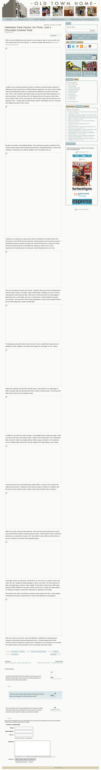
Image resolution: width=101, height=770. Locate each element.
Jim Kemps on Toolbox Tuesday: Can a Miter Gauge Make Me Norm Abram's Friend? (82, 115)
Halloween (21, 651)
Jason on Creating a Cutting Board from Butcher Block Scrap (82, 118)
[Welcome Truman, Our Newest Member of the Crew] (58, 11)
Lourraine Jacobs (55, 709)
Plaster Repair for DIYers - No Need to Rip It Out (50, 663)
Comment (11, 741)
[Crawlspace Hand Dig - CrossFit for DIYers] (46, 11)
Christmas (72, 92)
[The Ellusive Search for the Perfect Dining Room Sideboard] (69, 11)
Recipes (71, 99)
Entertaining (14, 651)
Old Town (72, 86)
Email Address (9, 731)
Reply (9, 686)
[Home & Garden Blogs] (81, 209)
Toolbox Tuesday (74, 88)
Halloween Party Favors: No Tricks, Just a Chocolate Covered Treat (28, 29)
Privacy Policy (58, 767)
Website (11, 734)
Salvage (71, 97)
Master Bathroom (74, 89)
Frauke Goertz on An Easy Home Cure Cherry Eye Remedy (81, 139)
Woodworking (73, 91)
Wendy (11, 32)
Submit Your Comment (21, 761)
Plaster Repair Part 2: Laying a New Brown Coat (18, 663)
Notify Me (11, 759)
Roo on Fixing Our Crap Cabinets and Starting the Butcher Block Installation (81, 136)
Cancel (30, 761)
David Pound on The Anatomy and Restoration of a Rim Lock (81, 127)
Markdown (23, 756)
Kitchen (71, 94)
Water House (73, 84)
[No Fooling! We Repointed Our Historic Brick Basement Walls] (80, 11)
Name (12, 728)
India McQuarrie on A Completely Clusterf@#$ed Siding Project (81, 133)
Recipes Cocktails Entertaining (38, 651)
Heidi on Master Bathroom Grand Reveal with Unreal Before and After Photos (82, 130)
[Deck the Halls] (92, 11)
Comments (53, 35)
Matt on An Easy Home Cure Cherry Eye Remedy (81, 121)
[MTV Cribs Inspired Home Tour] (35, 11)
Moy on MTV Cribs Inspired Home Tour (79, 124)
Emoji (53, 756)
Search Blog (71, 27)
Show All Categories (72, 101)
